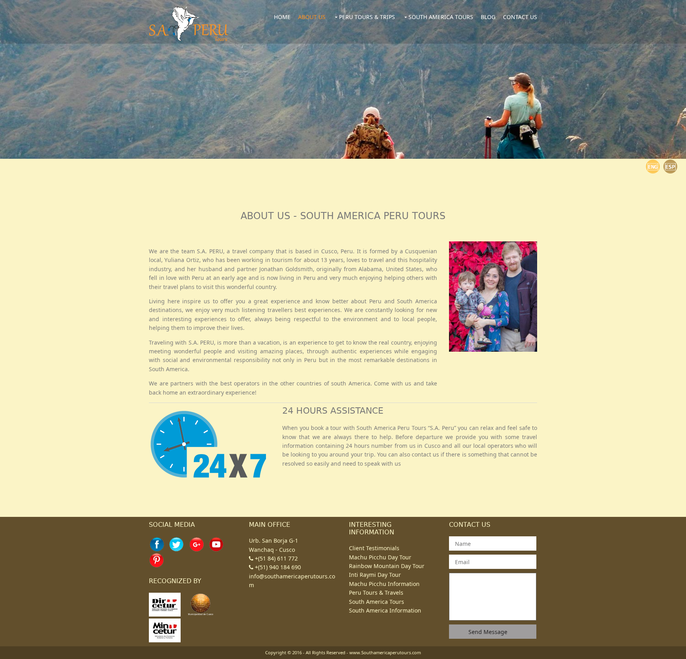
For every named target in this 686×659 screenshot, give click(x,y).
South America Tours (441, 17)
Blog (488, 17)
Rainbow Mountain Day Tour (386, 566)
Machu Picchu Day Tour (380, 557)
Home (282, 17)
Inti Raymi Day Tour (375, 574)
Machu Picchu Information (384, 584)
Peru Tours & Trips (367, 17)
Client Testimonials (374, 548)
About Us (312, 17)
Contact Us (520, 17)
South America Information (385, 610)
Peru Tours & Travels (376, 592)
